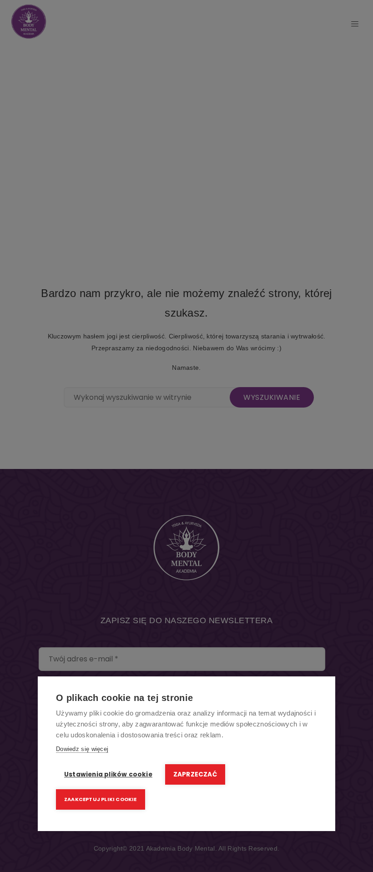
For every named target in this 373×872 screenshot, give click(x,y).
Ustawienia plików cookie (108, 774)
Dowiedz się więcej (82, 749)
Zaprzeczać (195, 774)
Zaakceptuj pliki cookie (100, 799)
